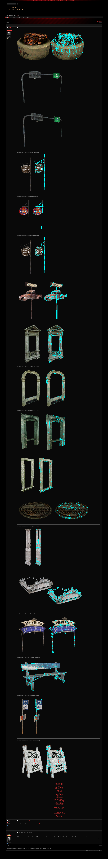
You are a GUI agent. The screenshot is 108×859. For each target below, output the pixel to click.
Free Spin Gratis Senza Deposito (59, 807)
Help (10, 17)
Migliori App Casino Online (59, 792)
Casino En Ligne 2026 (59, 804)
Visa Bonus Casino (59, 802)
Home (7, 17)
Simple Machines (58, 856)
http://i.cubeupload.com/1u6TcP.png (41, 823)
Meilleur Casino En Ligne (59, 786)
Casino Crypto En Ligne (59, 785)
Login (23, 17)
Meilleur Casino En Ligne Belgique (59, 789)
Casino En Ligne (59, 790)
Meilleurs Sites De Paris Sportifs (59, 798)
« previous (98, 21)
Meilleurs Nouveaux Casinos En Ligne (59, 799)
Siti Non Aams (59, 791)
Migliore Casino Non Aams (59, 808)
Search (14, 17)
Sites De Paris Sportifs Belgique (59, 788)
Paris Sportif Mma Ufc (59, 794)
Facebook (18, 17)
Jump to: (87, 850)
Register (27, 17)
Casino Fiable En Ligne (59, 812)
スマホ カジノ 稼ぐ (59, 795)
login (15, 2)
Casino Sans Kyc (59, 793)
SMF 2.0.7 (49, 856)
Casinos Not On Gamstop (59, 783)
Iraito (9, 820)
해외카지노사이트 (59, 796)
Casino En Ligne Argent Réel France (59, 813)
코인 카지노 (59, 810)
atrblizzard (10, 27)
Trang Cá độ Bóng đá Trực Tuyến (59, 801)
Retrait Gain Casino (59, 815)
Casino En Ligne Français (59, 805)
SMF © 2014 (53, 856)
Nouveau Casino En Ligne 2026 (59, 811)
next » (101, 21)
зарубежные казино (59, 797)
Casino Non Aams (59, 806)
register (18, 2)
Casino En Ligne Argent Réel (59, 803)
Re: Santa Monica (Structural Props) (24, 820)
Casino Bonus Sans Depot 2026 (59, 800)
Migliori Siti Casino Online (59, 787)
